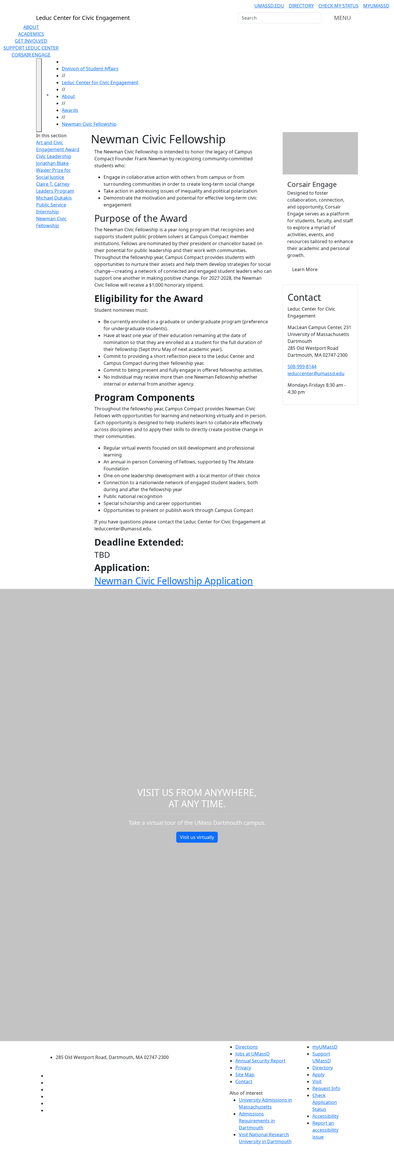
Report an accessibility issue (325, 1130)
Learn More (305, 269)
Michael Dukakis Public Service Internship (54, 205)
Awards (70, 110)
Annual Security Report (260, 1061)
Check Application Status (324, 1102)
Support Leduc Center (31, 48)
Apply (318, 1074)
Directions (246, 1047)
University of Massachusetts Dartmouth (115, 1046)
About (31, 27)
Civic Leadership (53, 156)
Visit (317, 1081)
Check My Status (338, 6)
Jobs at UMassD (252, 1054)
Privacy (243, 1067)
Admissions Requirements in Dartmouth (257, 1121)
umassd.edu (269, 6)
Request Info (326, 1088)
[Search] (316, 18)
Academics (31, 34)
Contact (243, 1081)
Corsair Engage (31, 55)
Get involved (31, 41)
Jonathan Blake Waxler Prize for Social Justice (53, 170)
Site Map (244, 1074)
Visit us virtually (197, 837)
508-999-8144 (302, 366)
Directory (301, 6)
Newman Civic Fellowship (89, 124)
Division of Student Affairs (90, 68)
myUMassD (376, 6)
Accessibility (325, 1116)
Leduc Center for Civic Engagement (100, 82)
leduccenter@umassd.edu (316, 373)
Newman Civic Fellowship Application (173, 580)
